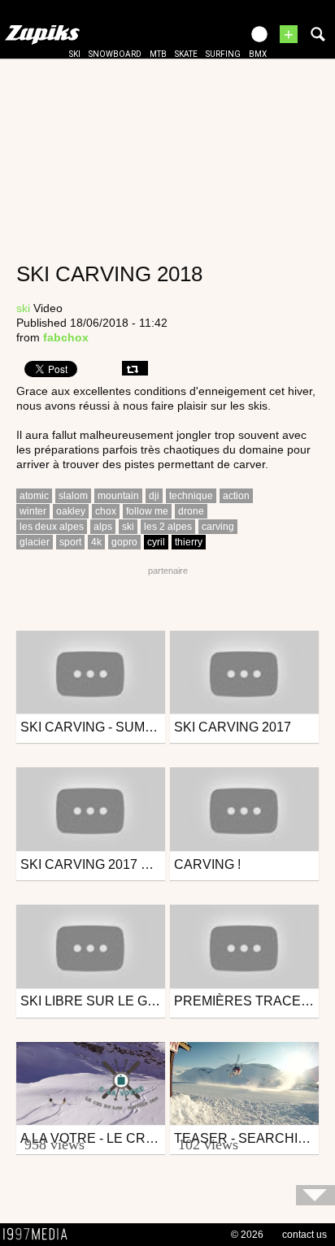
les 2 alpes (168, 526)
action (236, 495)
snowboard (115, 54)
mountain (118, 495)
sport (70, 542)
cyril (156, 542)
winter (33, 511)
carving (218, 526)
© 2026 (247, 1234)
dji (154, 495)
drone (191, 511)
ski (74, 54)
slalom (73, 495)
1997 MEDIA (40, 1234)
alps (103, 526)
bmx (258, 54)
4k (96, 542)
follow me (147, 511)
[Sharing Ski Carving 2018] (135, 368)
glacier (35, 542)
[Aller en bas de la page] (315, 1195)
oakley (70, 511)
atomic (34, 495)
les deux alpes (52, 526)
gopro (124, 542)
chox (105, 511)
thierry (188, 542)
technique (191, 495)
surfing (223, 54)
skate (186, 54)
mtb (158, 54)
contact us (304, 1234)
